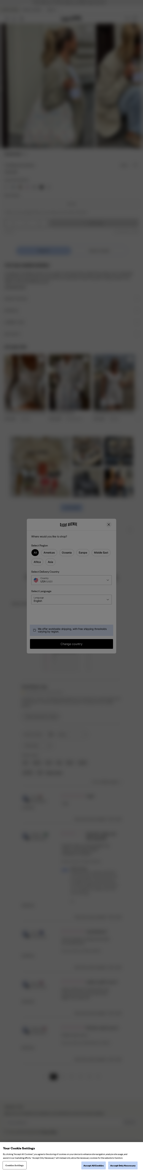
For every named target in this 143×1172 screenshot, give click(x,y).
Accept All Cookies (93, 1165)
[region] (71, 1157)
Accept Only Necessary (123, 1165)
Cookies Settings (14, 1165)
